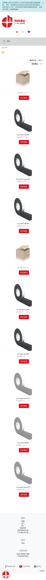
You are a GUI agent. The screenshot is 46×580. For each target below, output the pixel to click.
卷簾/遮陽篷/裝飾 (23, 554)
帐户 (23, 526)
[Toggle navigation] (4, 41)
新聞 (23, 543)
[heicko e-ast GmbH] (23, 21)
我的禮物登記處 (23, 530)
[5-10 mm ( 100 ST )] (23, 384)
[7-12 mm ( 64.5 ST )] (23, 473)
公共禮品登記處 (23, 532)
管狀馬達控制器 (23, 556)
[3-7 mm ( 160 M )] (23, 339)
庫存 (36, 60)
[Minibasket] (28, 32)
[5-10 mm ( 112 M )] (23, 120)
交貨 (42, 571)
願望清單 (23, 528)
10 (37, 64)
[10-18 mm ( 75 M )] (23, 295)
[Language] (17, 32)
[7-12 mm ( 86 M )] (23, 209)
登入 (23, 32)
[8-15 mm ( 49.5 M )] (23, 165)
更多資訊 (23, 98)
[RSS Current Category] (3, 52)
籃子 (23, 523)
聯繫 (23, 521)
